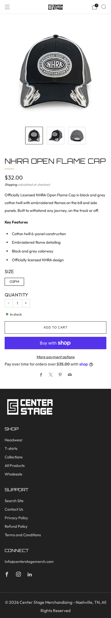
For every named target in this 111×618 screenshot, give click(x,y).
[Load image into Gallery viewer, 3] (77, 135)
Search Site (14, 500)
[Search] (103, 6)
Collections (13, 457)
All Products (15, 465)
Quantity (16, 295)
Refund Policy (16, 526)
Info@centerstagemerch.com (29, 561)
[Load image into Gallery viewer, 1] (34, 135)
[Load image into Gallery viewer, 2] (55, 135)
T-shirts (11, 448)
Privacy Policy (16, 517)
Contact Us (14, 509)
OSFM (14, 281)
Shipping (11, 184)
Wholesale (13, 474)
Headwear (14, 439)
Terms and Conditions (23, 534)
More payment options (56, 356)
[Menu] (7, 7)
